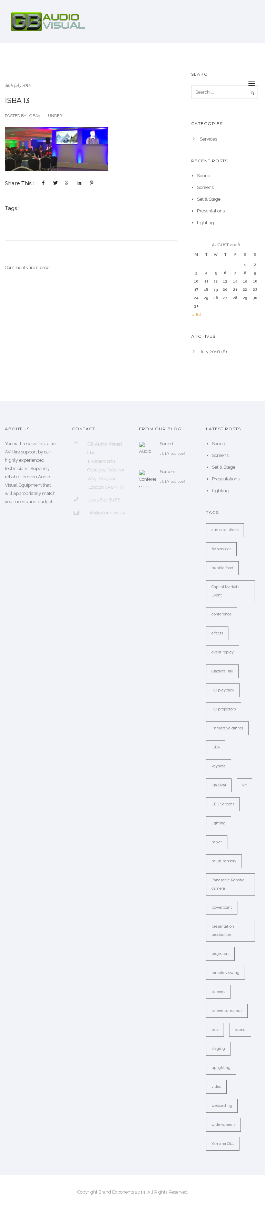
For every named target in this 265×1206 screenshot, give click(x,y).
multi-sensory (224, 861)
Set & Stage (208, 199)
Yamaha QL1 (223, 1143)
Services (208, 139)
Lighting (205, 222)
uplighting (221, 1067)
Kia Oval (219, 785)
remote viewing (225, 972)
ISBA (216, 747)
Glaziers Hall (222, 671)
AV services (221, 549)
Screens (205, 187)
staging (218, 1048)
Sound (203, 175)
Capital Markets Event (225, 591)
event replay (223, 652)
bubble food (222, 568)
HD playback (223, 690)
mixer (217, 842)
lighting (219, 823)
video (216, 1086)
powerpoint (222, 907)
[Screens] (147, 478)
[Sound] (147, 450)
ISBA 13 (17, 100)
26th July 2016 (17, 85)
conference (222, 614)
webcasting (222, 1105)
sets (215, 1029)
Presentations (211, 210)
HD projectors (224, 709)
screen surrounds (227, 1010)
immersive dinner (227, 728)
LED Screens (223, 804)
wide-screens (223, 1124)
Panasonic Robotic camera (228, 884)
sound (240, 1029)
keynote (219, 766)
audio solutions (225, 530)
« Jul (196, 314)
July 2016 (210, 351)
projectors (220, 953)
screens (218, 991)
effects (217, 633)
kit (244, 785)
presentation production (223, 930)
